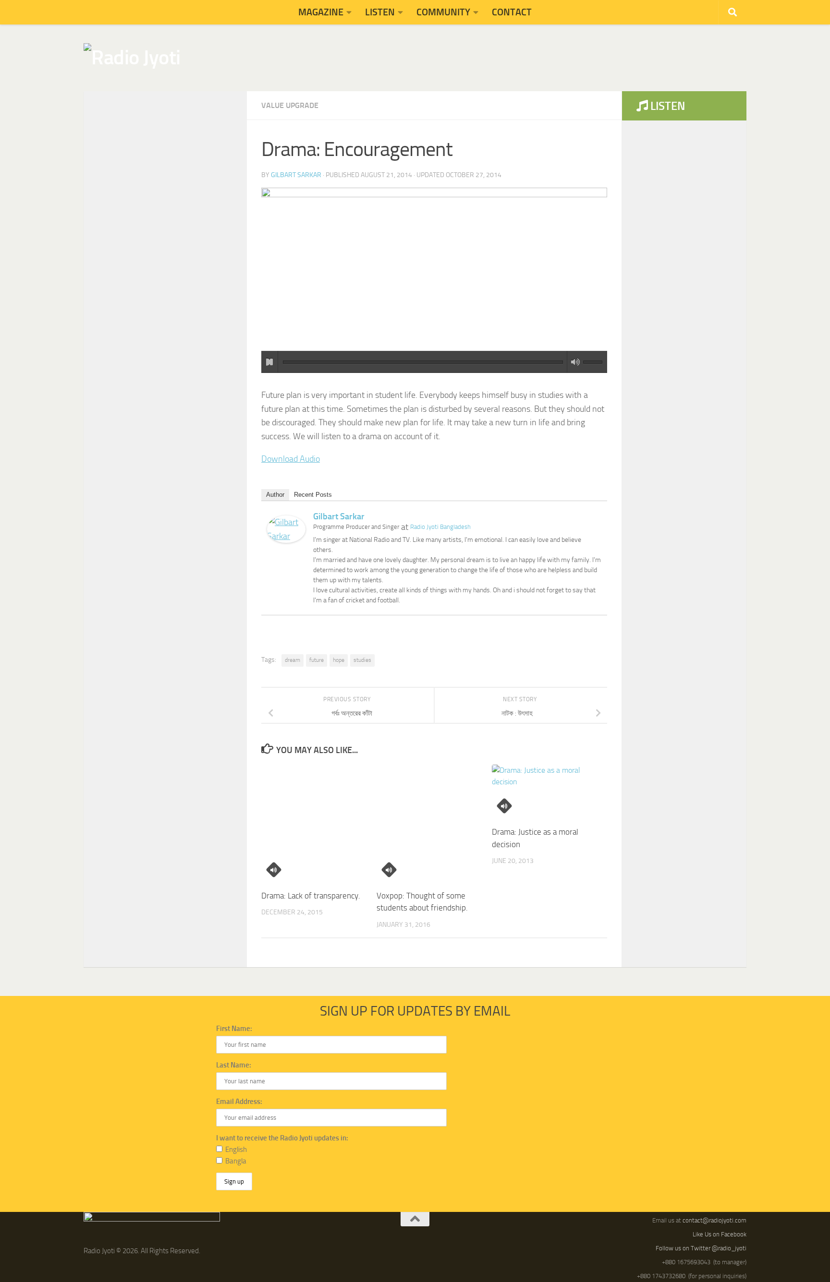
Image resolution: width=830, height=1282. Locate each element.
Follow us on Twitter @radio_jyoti (701, 1248)
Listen (380, 12)
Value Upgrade (289, 105)
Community (443, 12)
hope (338, 660)
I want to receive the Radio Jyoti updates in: (282, 1138)
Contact (512, 12)
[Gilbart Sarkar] (286, 540)
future (316, 660)
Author (275, 494)
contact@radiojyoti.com (714, 1220)
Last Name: (233, 1065)
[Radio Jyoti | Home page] (132, 57)
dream (292, 660)
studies (362, 660)
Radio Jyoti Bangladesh (440, 526)
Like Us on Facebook (719, 1234)
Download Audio (290, 459)
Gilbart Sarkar (296, 175)
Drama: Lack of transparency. (310, 895)
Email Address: (239, 1101)
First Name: (234, 1028)
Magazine (320, 12)
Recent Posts (313, 494)
